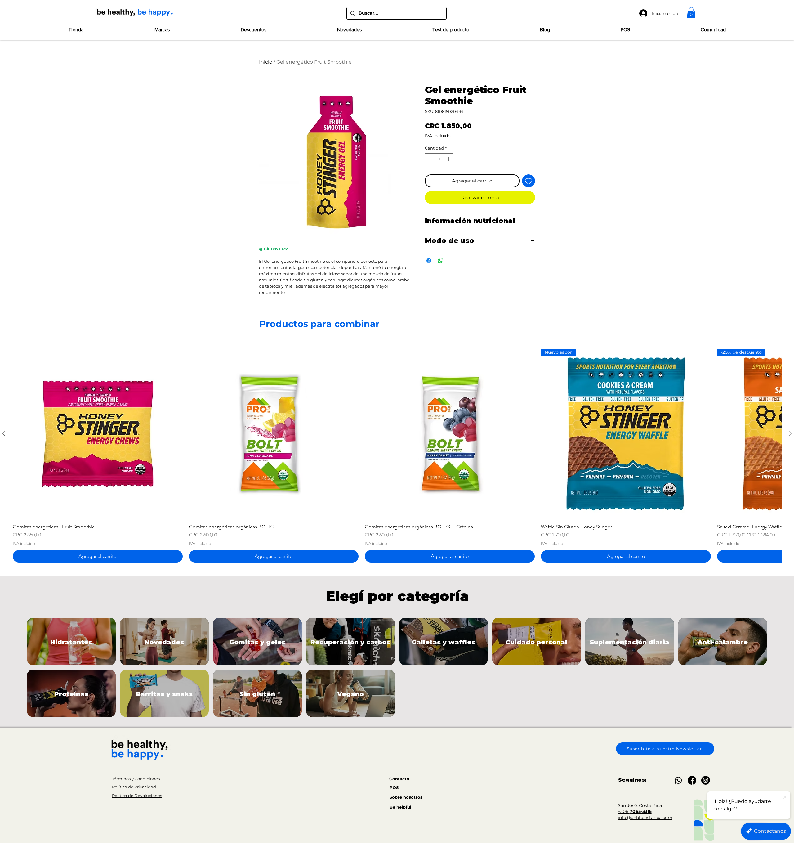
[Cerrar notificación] (784, 797)
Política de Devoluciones (137, 795)
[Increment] (449, 159)
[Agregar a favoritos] (528, 181)
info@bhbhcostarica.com (645, 817)
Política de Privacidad (134, 786)
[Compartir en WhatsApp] (440, 260)
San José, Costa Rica (640, 805)
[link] (691, 12)
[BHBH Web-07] (705, 780)
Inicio (265, 62)
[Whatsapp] (678, 780)
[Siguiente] (790, 433)
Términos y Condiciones (136, 778)
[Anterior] (3, 433)
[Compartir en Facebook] (429, 260)
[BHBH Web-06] (692, 780)
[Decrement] (429, 159)
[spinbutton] (439, 159)
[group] (397, 455)
